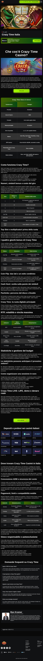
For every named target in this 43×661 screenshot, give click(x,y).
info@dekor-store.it (39, 646)
